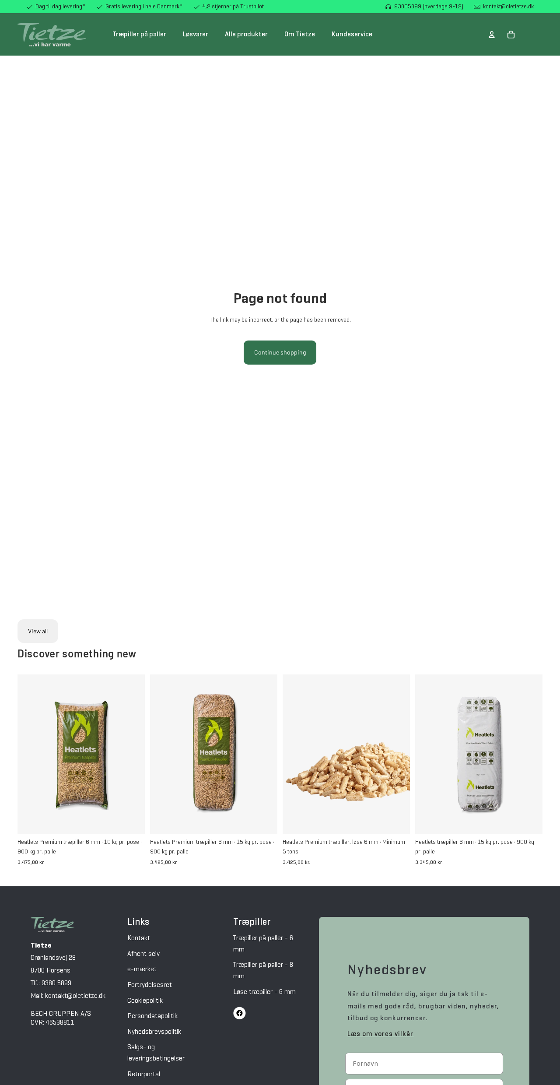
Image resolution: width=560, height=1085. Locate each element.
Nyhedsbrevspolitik (154, 1032)
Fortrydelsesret (149, 985)
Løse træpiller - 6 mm (264, 992)
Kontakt (138, 938)
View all (38, 631)
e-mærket (142, 969)
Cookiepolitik (145, 1000)
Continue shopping (280, 352)
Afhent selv (143, 954)
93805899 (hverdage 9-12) (428, 7)
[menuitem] (139, 34)
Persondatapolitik (152, 1016)
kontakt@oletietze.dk (508, 7)
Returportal (143, 1074)
